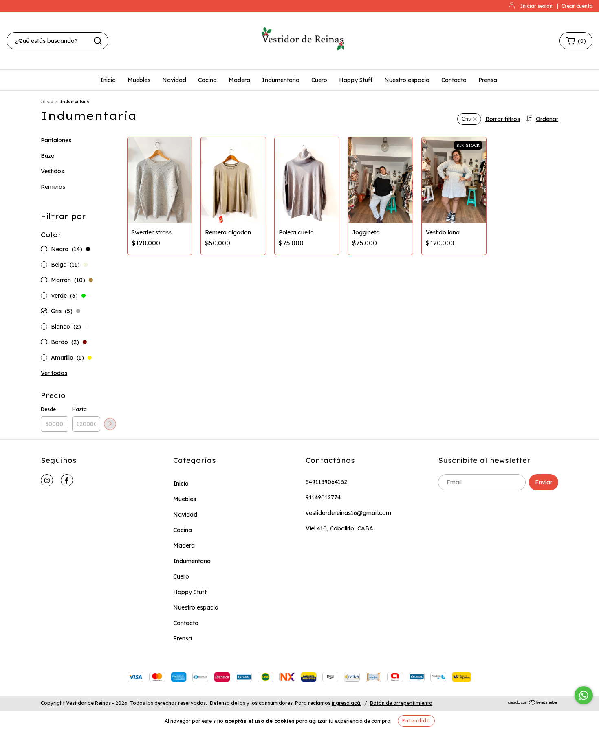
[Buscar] (98, 40)
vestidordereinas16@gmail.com (348, 513)
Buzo (48, 155)
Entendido (416, 721)
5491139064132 (326, 482)
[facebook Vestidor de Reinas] (67, 480)
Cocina (207, 80)
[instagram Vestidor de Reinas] (47, 480)
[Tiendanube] (532, 703)
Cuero (319, 80)
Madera (239, 80)
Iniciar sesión (536, 6)
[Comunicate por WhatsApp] (584, 695)
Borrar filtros (502, 119)
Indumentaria (281, 80)
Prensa (487, 80)
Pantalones (56, 140)
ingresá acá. (346, 703)
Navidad (174, 80)
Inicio (108, 80)
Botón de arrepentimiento (401, 703)
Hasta (79, 409)
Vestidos (52, 171)
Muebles (139, 80)
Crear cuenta (577, 6)
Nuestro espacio (406, 80)
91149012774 (323, 497)
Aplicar (110, 424)
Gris (466, 119)
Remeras (53, 186)
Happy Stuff (355, 80)
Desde (48, 409)
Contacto (454, 80)
